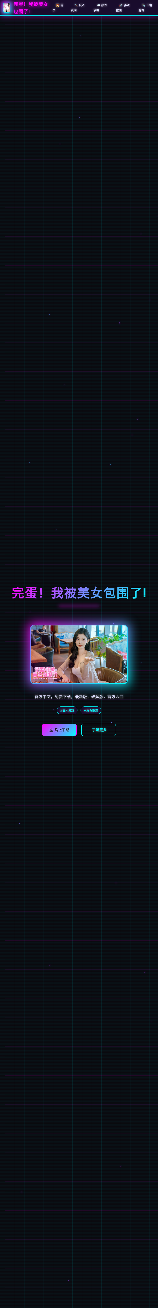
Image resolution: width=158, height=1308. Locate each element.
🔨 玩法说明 (78, 7)
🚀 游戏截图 (123, 7)
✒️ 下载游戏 (145, 7)
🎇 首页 (58, 7)
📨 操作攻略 (100, 7)
